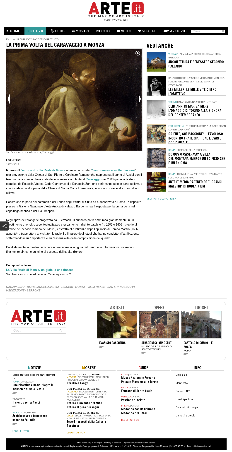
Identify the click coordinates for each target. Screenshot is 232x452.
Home (15, 31)
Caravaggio (94, 179)
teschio (67, 287)
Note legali (97, 443)
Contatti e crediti (186, 415)
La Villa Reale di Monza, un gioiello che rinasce (39, 270)
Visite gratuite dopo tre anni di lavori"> (33, 382)
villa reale (96, 287)
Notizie (37, 31)
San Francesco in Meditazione (113, 170)
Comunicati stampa (187, 407)
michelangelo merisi (43, 287)
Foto (105, 31)
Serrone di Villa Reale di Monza (43, 170)
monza (80, 287)
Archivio (178, 31)
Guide (60, 31)
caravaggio (15, 287)
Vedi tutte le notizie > (161, 198)
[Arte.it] (116, 9)
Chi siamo (181, 374)
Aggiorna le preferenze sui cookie (139, 443)
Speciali (149, 31)
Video (126, 31)
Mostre (83, 31)
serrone (33, 290)
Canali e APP (183, 390)
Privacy (107, 443)
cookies (117, 443)
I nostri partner (184, 399)
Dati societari (83, 443)
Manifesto (182, 382)
